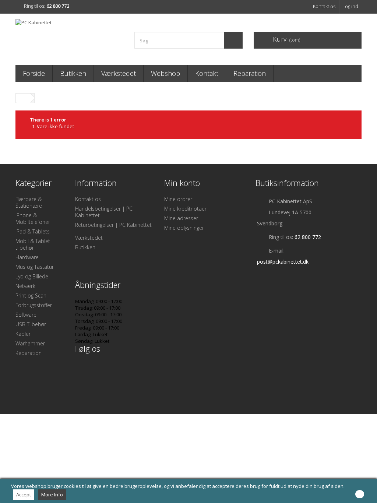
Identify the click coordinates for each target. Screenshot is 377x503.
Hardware (27, 257)
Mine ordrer (178, 199)
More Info (52, 494)
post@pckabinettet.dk (283, 261)
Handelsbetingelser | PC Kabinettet (104, 212)
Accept (23, 494)
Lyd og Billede (31, 276)
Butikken (73, 73)
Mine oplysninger (184, 227)
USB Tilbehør (30, 324)
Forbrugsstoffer (33, 305)
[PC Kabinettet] (69, 37)
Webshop (165, 73)
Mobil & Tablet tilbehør (32, 244)
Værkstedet (118, 73)
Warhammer (30, 343)
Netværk (25, 285)
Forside (34, 73)
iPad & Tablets (32, 231)
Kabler (23, 333)
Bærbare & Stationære (28, 202)
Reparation (249, 73)
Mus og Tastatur (34, 266)
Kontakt (206, 73)
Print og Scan (30, 295)
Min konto (182, 182)
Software (25, 314)
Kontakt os (324, 6)
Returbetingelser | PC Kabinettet (113, 224)
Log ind (350, 6)
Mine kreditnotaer (185, 208)
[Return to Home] (23, 98)
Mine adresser (181, 218)
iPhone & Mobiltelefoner (32, 218)
